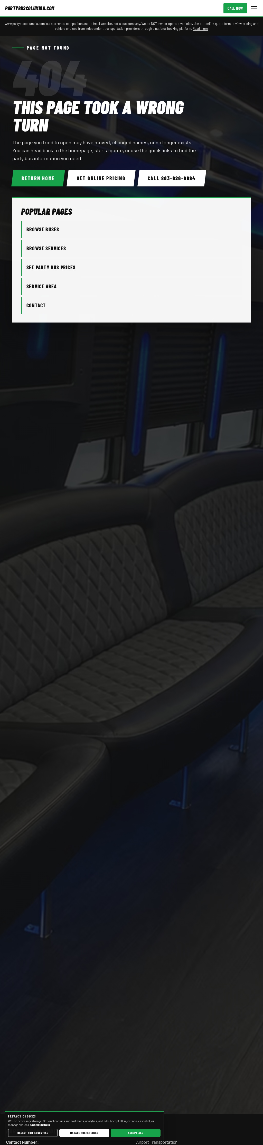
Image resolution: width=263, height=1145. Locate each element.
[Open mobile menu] (254, 8)
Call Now (235, 8)
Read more (200, 28)
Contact (36, 305)
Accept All (135, 1132)
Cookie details (40, 1125)
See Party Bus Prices (51, 267)
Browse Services (46, 248)
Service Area (41, 286)
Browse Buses (42, 229)
